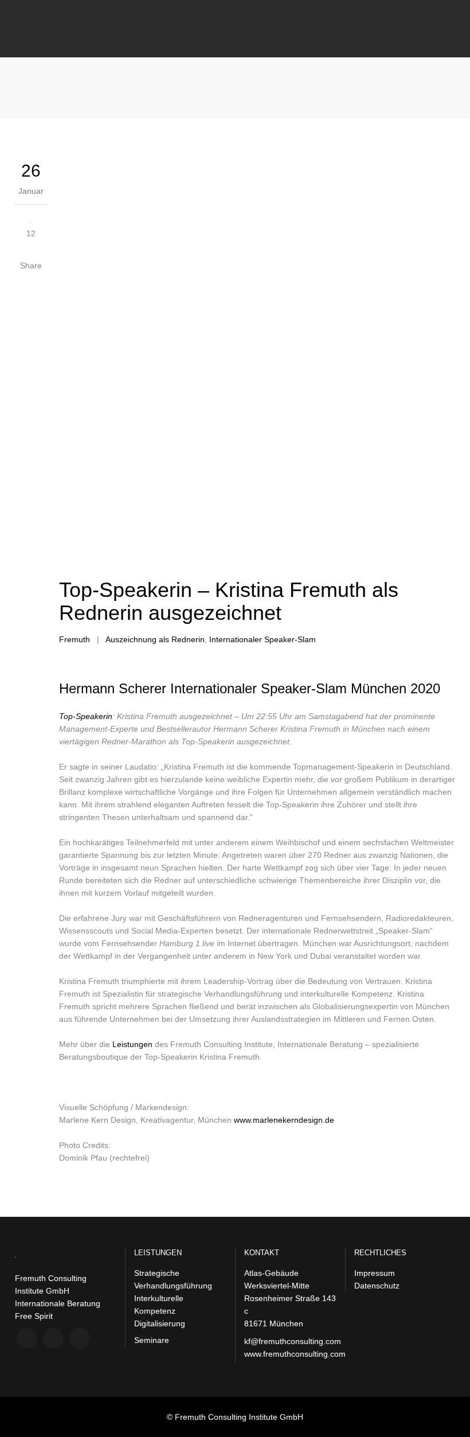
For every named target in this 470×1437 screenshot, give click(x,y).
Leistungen (132, 1044)
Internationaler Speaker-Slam (262, 639)
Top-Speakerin (85, 716)
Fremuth (74, 639)
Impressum (374, 1273)
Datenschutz (376, 1285)
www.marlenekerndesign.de (284, 1119)
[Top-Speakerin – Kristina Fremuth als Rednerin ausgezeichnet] (257, 364)
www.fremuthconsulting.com (295, 1353)
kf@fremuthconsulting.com (292, 1341)
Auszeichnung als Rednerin (155, 639)
